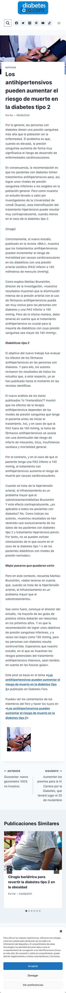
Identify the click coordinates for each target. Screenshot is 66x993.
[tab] (26, 911)
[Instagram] (29, 23)
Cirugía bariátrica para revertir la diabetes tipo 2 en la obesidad (31, 882)
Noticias (10, 67)
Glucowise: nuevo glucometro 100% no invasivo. (16, 779)
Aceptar (33, 966)
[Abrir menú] (59, 23)
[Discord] (36, 23)
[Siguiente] (56, 870)
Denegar (33, 975)
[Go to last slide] (9, 870)
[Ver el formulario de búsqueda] (7, 23)
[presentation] (33, 850)
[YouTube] (43, 23)
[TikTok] (49, 23)
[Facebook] (16, 23)
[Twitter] (23, 23)
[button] (61, 931)
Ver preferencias (33, 985)
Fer (11, 115)
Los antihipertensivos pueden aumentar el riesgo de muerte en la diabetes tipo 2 (30, 713)
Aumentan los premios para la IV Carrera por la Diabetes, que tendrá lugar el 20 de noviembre (49, 786)
